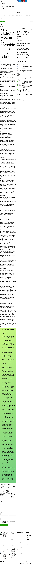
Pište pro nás (11, 6)
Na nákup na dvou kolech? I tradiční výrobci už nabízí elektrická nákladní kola (13, 536)
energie (16, 15)
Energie (27, 541)
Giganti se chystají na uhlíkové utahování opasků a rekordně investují (27, 86)
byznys (26, 15)
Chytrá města (28, 535)
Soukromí (22, 563)
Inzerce (6, 6)
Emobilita (27, 539)
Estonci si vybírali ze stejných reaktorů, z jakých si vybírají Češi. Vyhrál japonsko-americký (13, 493)
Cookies (27, 563)
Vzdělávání (28, 544)
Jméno (1, 512)
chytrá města (11, 15)
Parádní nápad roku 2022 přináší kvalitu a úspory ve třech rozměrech (5, 555)
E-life (27, 537)
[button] (1, 18)
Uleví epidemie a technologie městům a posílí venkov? (22, 551)
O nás (2, 6)
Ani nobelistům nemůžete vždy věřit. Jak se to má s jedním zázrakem (27, 82)
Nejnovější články (22, 26)
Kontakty (3, 8)
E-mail (10, 512)
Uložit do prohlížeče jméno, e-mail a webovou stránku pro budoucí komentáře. (8, 522)
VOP (31, 563)
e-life (30, 15)
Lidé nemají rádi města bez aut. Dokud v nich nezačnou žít (23, 43)
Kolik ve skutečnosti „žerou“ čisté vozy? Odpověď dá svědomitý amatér (26, 99)
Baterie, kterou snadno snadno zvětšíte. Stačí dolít (22, 535)
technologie (21, 15)
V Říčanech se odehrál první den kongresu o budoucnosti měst (5, 549)
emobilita (5, 15)
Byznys (27, 533)
